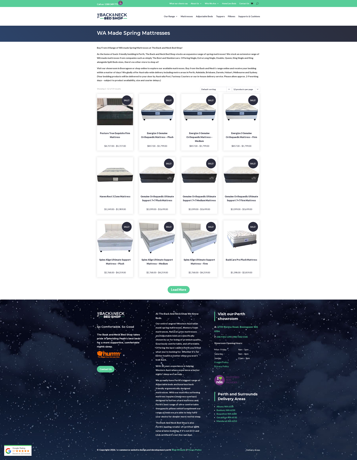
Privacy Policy (221, 366)
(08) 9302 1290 (224, 336)
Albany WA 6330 (225, 406)
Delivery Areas (253, 450)
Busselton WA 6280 (227, 413)
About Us (195, 4)
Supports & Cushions (249, 16)
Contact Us (244, 4)
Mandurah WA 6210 (227, 421)
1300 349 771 (111, 4)
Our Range (169, 16)
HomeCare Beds (229, 4)
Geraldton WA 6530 (227, 417)
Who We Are (210, 4)
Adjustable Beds (204, 16)
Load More (178, 289)
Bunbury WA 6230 (226, 410)
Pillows (231, 16)
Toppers (220, 16)
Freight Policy (221, 362)
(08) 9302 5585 (240, 336)
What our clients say (178, 4)
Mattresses (187, 16)
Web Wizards (178, 450)
